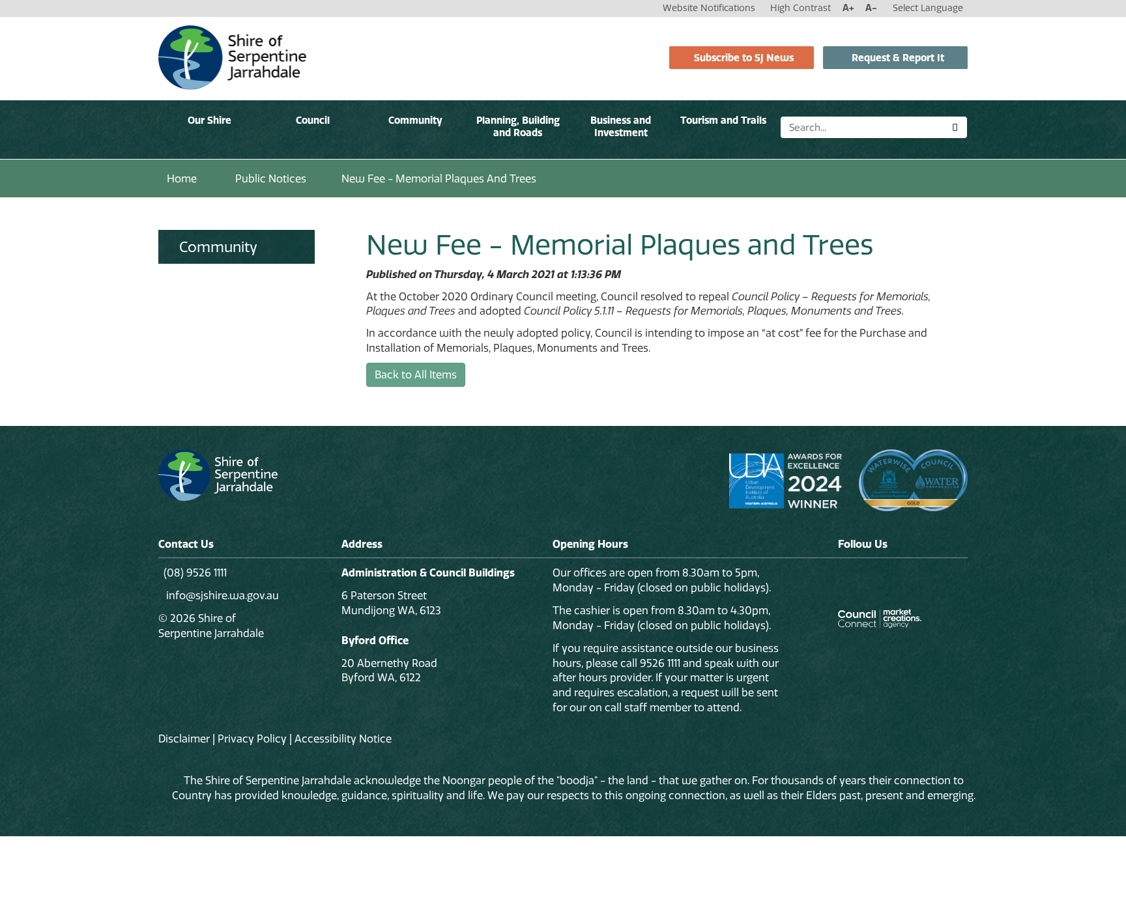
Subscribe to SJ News (744, 57)
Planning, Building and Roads (518, 126)
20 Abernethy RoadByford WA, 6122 (389, 670)
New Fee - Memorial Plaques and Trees (438, 178)
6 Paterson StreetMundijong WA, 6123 (391, 603)
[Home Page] (232, 56)
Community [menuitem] (218, 247)
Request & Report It (898, 57)
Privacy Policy (252, 738)
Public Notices (270, 178)
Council (313, 120)
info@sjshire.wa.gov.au (221, 595)
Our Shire (209, 120)
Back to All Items (416, 374)
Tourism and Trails (723, 120)
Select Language (928, 8)
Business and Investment (620, 126)
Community (415, 120)
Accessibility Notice (343, 738)
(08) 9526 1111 (195, 572)
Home (182, 178)
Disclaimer (184, 738)
